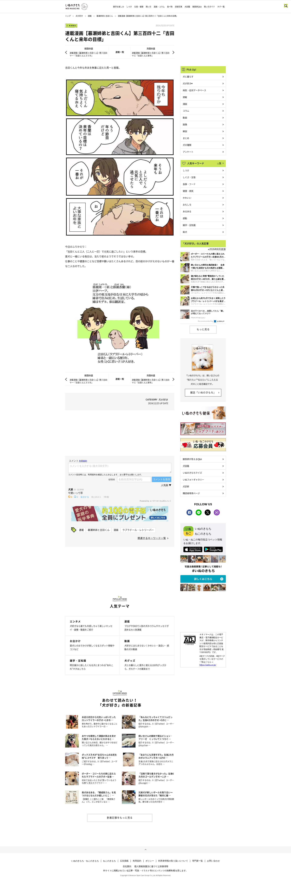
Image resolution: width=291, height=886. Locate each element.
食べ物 (169, 7)
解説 (185, 131)
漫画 (116, 530)
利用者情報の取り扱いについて (173, 861)
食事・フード (189, 184)
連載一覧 (119, 51)
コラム (186, 110)
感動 (185, 218)
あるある (187, 211)
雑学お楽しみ (118, 7)
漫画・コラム (159, 7)
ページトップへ (145, 849)
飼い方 (148, 7)
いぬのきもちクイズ (192, 472)
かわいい (187, 197)
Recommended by (206, 321)
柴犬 (185, 231)
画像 (185, 124)
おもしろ (187, 204)
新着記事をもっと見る (120, 817)
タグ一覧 (221, 7)
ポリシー (150, 861)
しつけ (129, 7)
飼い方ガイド (209, 7)
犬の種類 (187, 144)
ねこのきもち (109, 861)
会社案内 (127, 866)
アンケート (188, 151)
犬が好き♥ (187, 83)
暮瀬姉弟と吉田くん (105, 16)
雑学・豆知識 (189, 225)
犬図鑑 (187, 7)
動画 (185, 117)
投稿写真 (178, 7)
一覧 (219, 163)
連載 (90, 16)
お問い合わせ (213, 861)
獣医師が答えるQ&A (192, 459)
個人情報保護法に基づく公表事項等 (151, 866)
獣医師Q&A (197, 7)
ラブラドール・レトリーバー (138, 530)
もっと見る (203, 329)
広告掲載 (124, 861)
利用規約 (137, 861)
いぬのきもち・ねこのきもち (85, 861)
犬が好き (79, 16)
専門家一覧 (197, 861)
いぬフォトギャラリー (193, 479)
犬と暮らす (188, 76)
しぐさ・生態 (189, 177)
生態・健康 (138, 7)
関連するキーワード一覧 (152, 538)
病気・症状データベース (194, 90)
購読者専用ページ (191, 493)
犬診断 (186, 486)
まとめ (186, 138)
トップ (68, 16)
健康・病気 (188, 190)
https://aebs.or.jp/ (207, 664)
